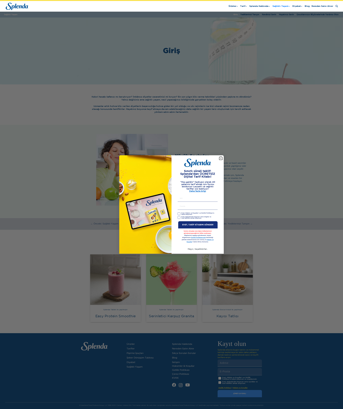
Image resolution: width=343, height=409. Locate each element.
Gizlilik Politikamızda (198, 237)
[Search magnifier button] (337, 6)
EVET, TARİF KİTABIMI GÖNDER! (198, 225)
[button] (237, 6)
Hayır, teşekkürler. (198, 249)
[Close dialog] (220, 158)
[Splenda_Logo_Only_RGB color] (17, 6)
